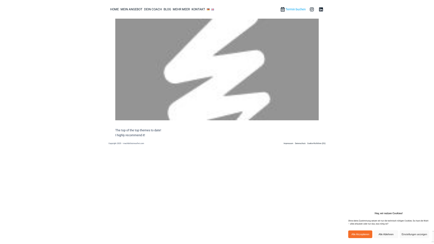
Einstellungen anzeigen (414, 234)
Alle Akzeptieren (360, 234)
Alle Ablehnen (386, 234)
